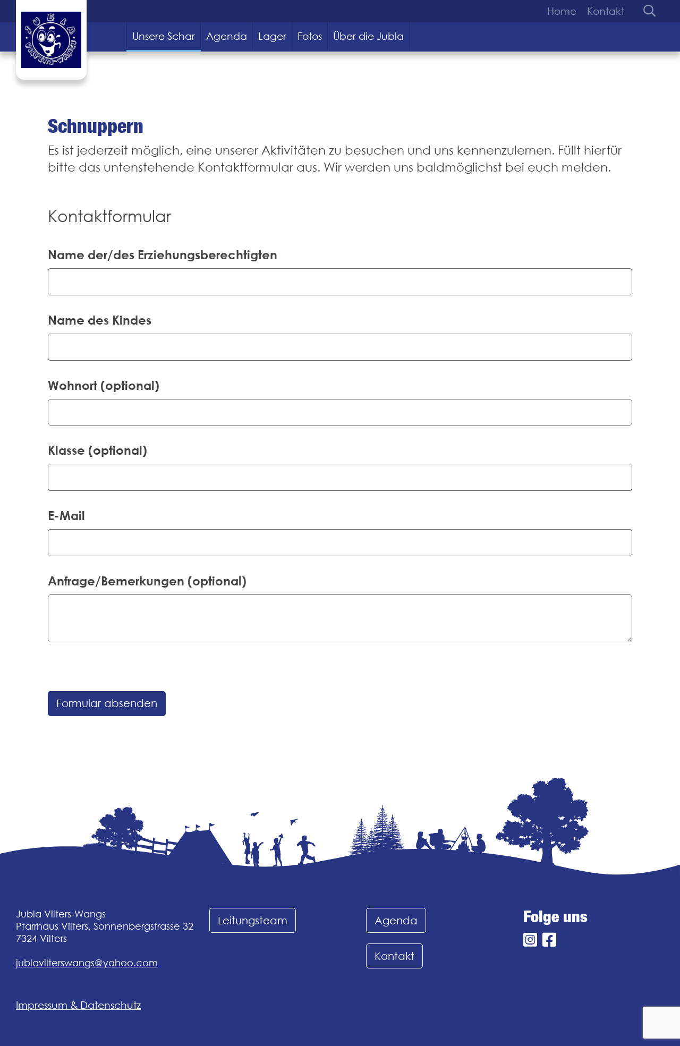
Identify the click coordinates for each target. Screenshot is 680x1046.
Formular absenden (106, 703)
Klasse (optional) (97, 450)
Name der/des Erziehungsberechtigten (162, 254)
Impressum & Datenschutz (78, 1005)
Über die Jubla (368, 36)
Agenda (226, 36)
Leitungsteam (252, 920)
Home (561, 11)
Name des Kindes (99, 319)
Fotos (310, 36)
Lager (272, 36)
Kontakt (605, 11)
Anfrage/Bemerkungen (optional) (147, 580)
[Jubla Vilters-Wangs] (51, 39)
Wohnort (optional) (103, 385)
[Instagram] (530, 940)
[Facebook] (549, 940)
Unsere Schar (163, 36)
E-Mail (66, 515)
